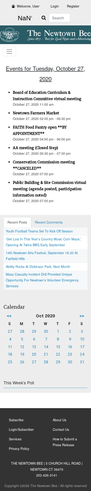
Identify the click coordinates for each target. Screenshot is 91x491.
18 (10, 354)
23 (70, 354)
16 (70, 347)
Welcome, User (28, 6)
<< (9, 316)
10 (82, 339)
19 (22, 354)
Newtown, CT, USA (24, 18)
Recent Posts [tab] (17, 222)
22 (58, 354)
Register (73, 6)
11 (10, 347)
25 (10, 362)
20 (34, 354)
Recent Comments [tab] (49, 222)
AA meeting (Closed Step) (35, 148)
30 (46, 331)
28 (22, 331)
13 (34, 347)
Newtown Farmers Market (36, 113)
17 (82, 347)
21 (46, 354)
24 (82, 354)
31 (82, 362)
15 (58, 347)
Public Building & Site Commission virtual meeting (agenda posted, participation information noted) (49, 188)
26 (22, 362)
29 (34, 331)
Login (55, 6)
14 (46, 347)
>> (82, 316)
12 (22, 347)
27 (10, 331)
